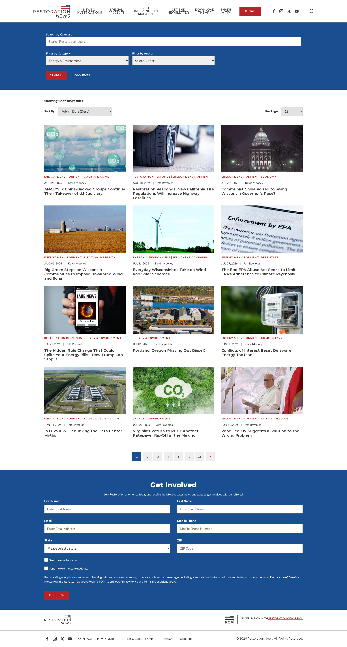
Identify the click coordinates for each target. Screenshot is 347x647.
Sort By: (49, 111)
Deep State (270, 257)
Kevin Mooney (77, 182)
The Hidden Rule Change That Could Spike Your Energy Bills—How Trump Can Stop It (83, 354)
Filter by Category (58, 53)
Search (56, 75)
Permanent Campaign (189, 257)
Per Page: (272, 111)
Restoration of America (285, 618)
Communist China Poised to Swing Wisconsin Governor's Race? (254, 191)
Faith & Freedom (274, 418)
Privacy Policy (129, 581)
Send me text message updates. (68, 568)
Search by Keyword (59, 34)
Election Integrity (99, 257)
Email (48, 520)
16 (199, 456)
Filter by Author (143, 53)
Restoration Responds (151, 176)
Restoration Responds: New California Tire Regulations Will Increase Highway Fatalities (173, 193)
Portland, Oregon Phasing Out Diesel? (169, 350)
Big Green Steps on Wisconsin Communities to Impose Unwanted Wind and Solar (83, 274)
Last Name (184, 501)
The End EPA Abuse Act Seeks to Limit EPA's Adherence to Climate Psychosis (258, 272)
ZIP (179, 540)
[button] (89, 11)
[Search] (312, 11)
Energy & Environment (63, 176)
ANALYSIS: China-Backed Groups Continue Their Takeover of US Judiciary (84, 191)
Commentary (271, 337)
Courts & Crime (96, 176)
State (48, 540)
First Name (51, 501)
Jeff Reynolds (165, 182)
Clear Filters (80, 75)
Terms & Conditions (156, 581)
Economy (268, 176)
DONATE (250, 11)
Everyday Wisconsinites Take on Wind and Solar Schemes (169, 272)
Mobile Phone (186, 520)
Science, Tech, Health (101, 418)
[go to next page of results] (210, 456)
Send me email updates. (63, 560)
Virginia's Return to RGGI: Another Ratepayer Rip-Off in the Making (166, 433)
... (189, 456)
